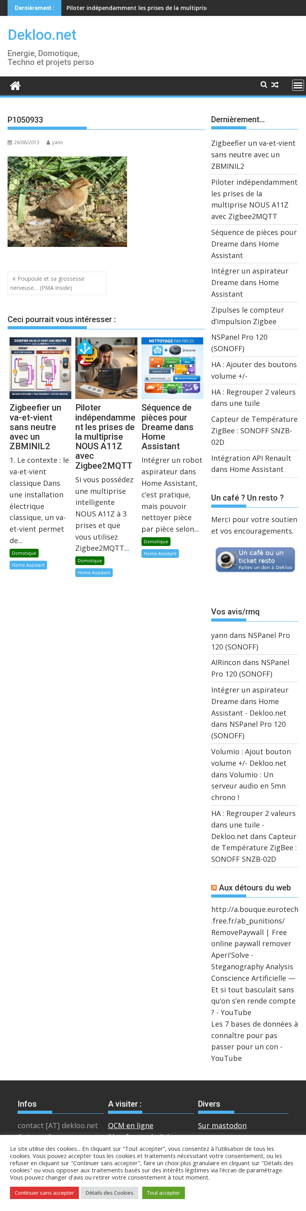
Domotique (24, 553)
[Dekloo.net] (15, 85)
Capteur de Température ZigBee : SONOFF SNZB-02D (254, 430)
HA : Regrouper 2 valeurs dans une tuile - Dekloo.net (253, 824)
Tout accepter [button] (163, 1192)
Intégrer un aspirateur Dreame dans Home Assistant (249, 282)
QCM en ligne (130, 1125)
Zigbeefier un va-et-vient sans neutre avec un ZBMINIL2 (253, 154)
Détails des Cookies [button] (109, 1192)
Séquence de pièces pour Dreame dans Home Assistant (143, 8)
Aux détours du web (255, 887)
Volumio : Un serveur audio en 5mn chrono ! (248, 786)
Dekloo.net (42, 35)
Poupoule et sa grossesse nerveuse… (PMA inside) (47, 283)
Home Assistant (28, 565)
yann (57, 142)
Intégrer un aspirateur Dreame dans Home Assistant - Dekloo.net (249, 701)
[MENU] (298, 85)
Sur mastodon (222, 1125)
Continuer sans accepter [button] (44, 1192)
